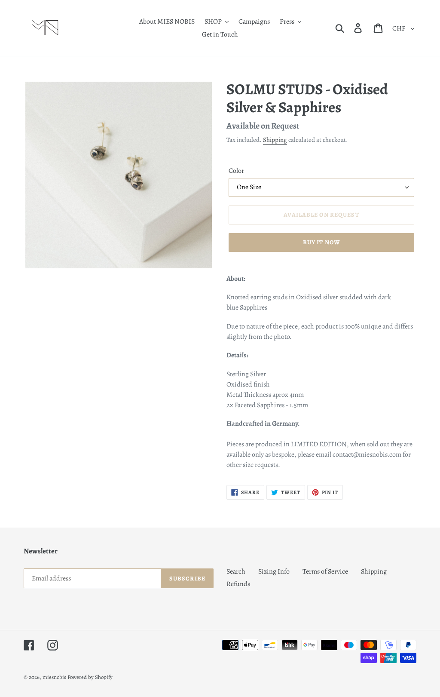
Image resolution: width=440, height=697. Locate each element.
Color (236, 170)
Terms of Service (325, 571)
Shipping (275, 139)
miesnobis (54, 677)
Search (235, 571)
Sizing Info (274, 571)
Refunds (238, 584)
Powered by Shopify (90, 677)
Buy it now (321, 242)
